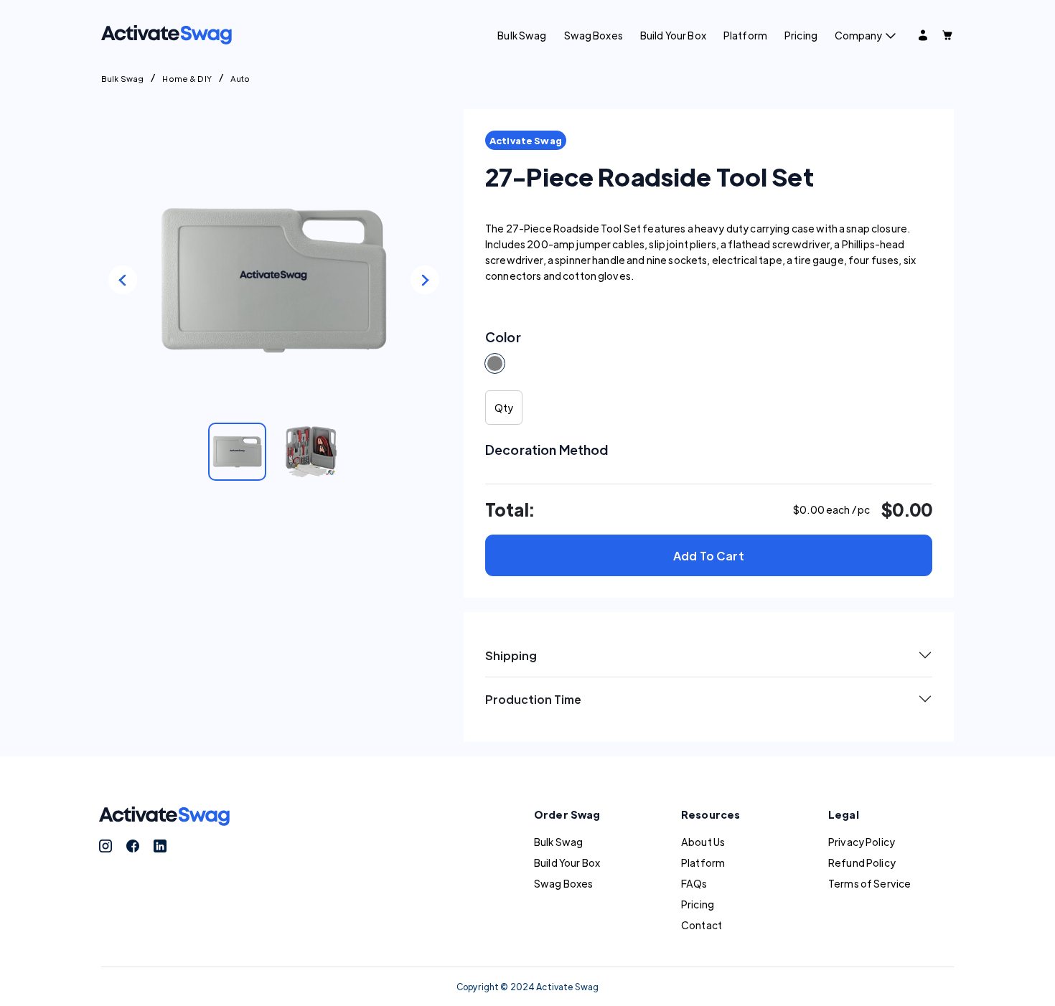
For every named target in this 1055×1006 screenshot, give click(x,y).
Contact (701, 924)
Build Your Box (673, 35)
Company (858, 35)
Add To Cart (708, 555)
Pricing (800, 35)
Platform (745, 35)
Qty (503, 407)
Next (425, 279)
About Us (703, 841)
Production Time (533, 699)
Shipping (511, 655)
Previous (122, 279)
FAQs (694, 883)
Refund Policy (862, 862)
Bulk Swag (521, 35)
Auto (240, 78)
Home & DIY (186, 78)
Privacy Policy (861, 841)
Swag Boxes (593, 35)
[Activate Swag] (166, 33)
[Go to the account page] (922, 35)
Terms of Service (869, 883)
